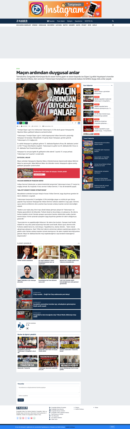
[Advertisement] (65, 46)
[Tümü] (111, 85)
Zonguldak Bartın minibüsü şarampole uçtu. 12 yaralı (102, 107)
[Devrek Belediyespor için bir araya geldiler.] (70, 361)
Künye (96, 407)
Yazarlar (52, 21)
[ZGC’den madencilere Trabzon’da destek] (70, 342)
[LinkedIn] (28, 418)
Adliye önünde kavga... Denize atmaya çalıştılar (102, 115)
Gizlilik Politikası (79, 409)
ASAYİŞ (78, 25)
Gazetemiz (78, 21)
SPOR (89, 25)
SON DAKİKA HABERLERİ (23, 25)
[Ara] (113, 21)
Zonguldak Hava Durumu (57, 409)
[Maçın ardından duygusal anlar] (48, 102)
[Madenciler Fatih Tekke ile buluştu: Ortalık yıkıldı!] (48, 342)
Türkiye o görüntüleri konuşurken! (102, 92)
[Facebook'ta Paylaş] (18, 123)
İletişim (69, 21)
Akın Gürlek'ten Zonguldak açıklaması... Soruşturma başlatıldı (101, 122)
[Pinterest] (23, 418)
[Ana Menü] (113, 25)
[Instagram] (26, 418)
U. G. (19, 126)
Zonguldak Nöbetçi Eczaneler (58, 407)
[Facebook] (17, 418)
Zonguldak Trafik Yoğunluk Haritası (60, 412)
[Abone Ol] (79, 123)
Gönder (21, 400)
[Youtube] (31, 418)
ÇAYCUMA (59, 25)
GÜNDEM (34, 25)
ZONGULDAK (42, 25)
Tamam (112, 426)
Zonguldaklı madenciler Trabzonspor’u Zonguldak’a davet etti (27, 351)
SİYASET (84, 25)
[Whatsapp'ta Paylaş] (23, 123)
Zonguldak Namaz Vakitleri (58, 411)
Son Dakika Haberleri (56, 417)
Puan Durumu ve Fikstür (57, 414)
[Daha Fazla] (26, 123)
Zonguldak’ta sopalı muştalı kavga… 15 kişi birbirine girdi (103, 130)
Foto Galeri (61, 21)
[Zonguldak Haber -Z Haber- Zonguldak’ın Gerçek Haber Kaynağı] (22, 21)
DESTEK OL (89, 21)
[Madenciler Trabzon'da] (27, 361)
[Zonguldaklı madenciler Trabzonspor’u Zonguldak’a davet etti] (27, 342)
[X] (20, 418)
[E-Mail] (27, 328)
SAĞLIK (94, 25)
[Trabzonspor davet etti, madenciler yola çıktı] (48, 361)
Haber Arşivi (54, 419)
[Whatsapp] (34, 418)
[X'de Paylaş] (20, 123)
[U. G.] (21, 326)
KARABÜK (72, 25)
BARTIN (65, 25)
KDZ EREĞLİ (50, 25)
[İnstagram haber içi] (65, 9)
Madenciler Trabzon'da (24, 368)
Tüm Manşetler (55, 416)
